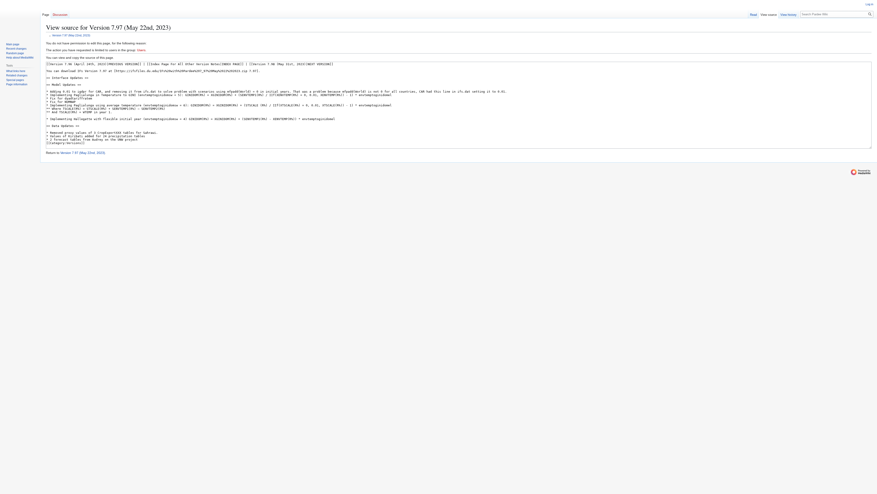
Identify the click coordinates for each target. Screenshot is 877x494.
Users (141, 50)
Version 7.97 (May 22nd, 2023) (71, 35)
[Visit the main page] (20, 18)
